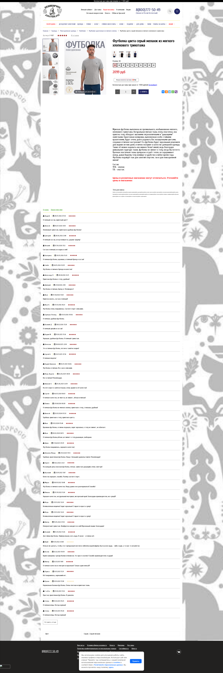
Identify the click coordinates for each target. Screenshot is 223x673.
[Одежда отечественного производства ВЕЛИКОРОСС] (52, 17)
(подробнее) (153, 85)
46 (119, 65)
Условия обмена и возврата (97, 645)
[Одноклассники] (166, 91)
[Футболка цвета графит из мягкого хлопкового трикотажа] (128, 54)
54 (136, 65)
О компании (120, 10)
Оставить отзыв (50, 622)
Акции (128, 10)
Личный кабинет (87, 10)
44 (115, 65)
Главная (45, 31)
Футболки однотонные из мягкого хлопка (103, 31)
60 (149, 65)
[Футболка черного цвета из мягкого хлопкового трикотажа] (121, 54)
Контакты (80, 645)
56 (141, 65)
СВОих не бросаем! (118, 13)
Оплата (107, 13)
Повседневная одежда (68, 31)
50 (128, 65)
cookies (117, 662)
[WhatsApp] (172, 91)
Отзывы (46, 210)
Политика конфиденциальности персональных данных (96, 649)
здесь (111, 667)
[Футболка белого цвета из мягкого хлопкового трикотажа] (114, 54)
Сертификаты (124, 649)
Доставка (97, 10)
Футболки (82, 31)
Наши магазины (108, 10)
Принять (135, 661)
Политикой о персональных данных (108, 665)
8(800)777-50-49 (148, 10)
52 (132, 65)
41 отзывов (75, 35)
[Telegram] (169, 91)
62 (153, 65)
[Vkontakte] (179, 652)
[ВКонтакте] (163, 91)
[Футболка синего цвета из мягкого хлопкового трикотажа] (135, 54)
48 (123, 65)
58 (145, 65)
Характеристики (56, 210)
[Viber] (176, 91)
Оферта (134, 649)
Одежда (54, 31)
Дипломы (121, 645)
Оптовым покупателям (94, 13)
